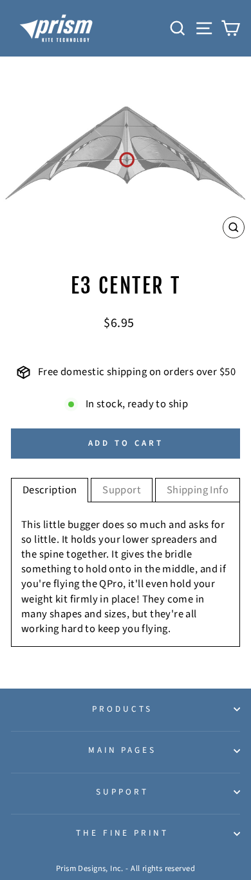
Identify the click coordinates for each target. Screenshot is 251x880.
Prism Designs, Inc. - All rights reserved (125, 868)
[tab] (49, 490)
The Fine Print (122, 833)
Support (122, 792)
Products (122, 709)
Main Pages (122, 750)
